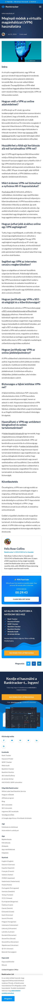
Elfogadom (8, 999)
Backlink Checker (8, 769)
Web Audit (5, 765)
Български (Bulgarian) (10, 901)
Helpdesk (5, 853)
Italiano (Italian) (7, 875)
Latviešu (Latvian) (8, 932)
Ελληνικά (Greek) (8, 912)
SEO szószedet (7, 805)
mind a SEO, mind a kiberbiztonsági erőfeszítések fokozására (21, 311)
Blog (3, 801)
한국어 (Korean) (7, 949)
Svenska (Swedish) (8, 891)
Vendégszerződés (8, 815)
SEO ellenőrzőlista (8, 776)
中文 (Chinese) (7, 898)
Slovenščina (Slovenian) (10, 942)
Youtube (12, 740)
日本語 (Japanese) (8, 878)
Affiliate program (8, 798)
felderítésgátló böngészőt (13, 433)
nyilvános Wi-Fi (9, 192)
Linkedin (37, 740)
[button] (40, 6)
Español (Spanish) (8, 868)
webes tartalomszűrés (29, 446)
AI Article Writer (8, 779)
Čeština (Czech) (7, 905)
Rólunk (4, 965)
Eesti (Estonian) (7, 915)
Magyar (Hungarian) (9, 922)
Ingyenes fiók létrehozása (21, 697)
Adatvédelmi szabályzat (10, 830)
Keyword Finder (7, 759)
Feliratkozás (6, 843)
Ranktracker (10, 6)
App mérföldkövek (8, 849)
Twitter (28, 740)
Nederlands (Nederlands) (11, 881)
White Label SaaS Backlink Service (14, 791)
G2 (4, 746)
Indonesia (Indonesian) (10, 925)
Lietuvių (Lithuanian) (9, 928)
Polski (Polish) (7, 885)
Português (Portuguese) (10, 888)
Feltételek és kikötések (10, 827)
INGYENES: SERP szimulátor (12, 782)
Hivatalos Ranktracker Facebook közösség (20, 740)
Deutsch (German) (8, 865)
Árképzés (5, 846)
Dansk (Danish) (7, 908)
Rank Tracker (6, 755)
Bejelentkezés (7, 839)
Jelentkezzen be (16, 702)
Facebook (4, 740)
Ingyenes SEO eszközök (10, 811)
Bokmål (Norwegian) (9, 952)
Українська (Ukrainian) (10, 945)
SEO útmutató (7, 808)
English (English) (7, 861)
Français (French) (8, 871)
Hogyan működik (8, 795)
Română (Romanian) (9, 935)
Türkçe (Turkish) (7, 895)
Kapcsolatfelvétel (8, 962)
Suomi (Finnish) (7, 918)
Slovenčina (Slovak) (9, 938)
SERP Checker (7, 762)
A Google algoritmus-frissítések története (17, 818)
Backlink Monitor (8, 772)
